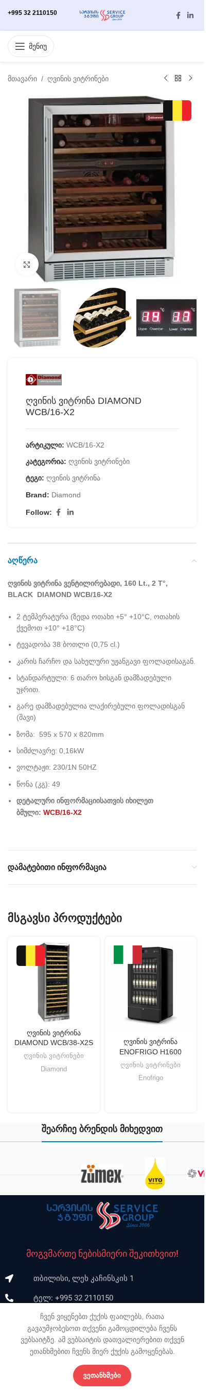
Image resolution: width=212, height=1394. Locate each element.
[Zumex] (102, 1174)
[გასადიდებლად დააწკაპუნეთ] (27, 264)
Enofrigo (150, 1078)
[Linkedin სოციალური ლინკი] (190, 16)
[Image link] (102, 1215)
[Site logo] (102, 15)
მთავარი (22, 79)
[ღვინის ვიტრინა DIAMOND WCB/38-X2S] (54, 983)
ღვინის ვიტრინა (73, 478)
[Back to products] (178, 78)
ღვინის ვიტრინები (78, 79)
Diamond (66, 495)
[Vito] (155, 1174)
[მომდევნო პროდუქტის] (190, 78)
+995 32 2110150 (32, 12)
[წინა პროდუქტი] (166, 78)
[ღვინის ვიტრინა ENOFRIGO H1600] (151, 987)
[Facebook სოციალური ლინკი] (178, 16)
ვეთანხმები (102, 1375)
